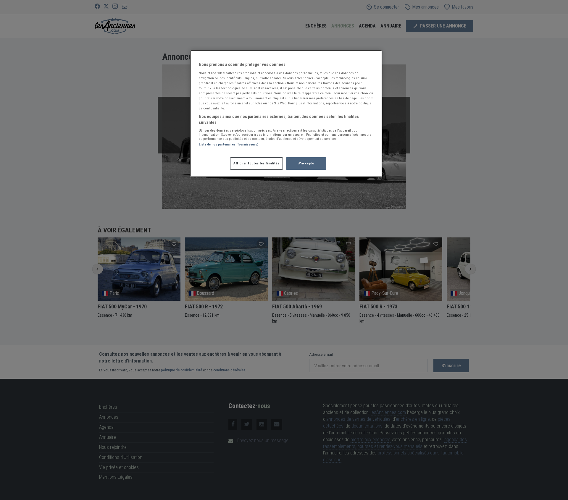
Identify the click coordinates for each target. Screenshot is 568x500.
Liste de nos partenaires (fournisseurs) (228, 144)
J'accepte (306, 163)
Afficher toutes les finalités (256, 163)
